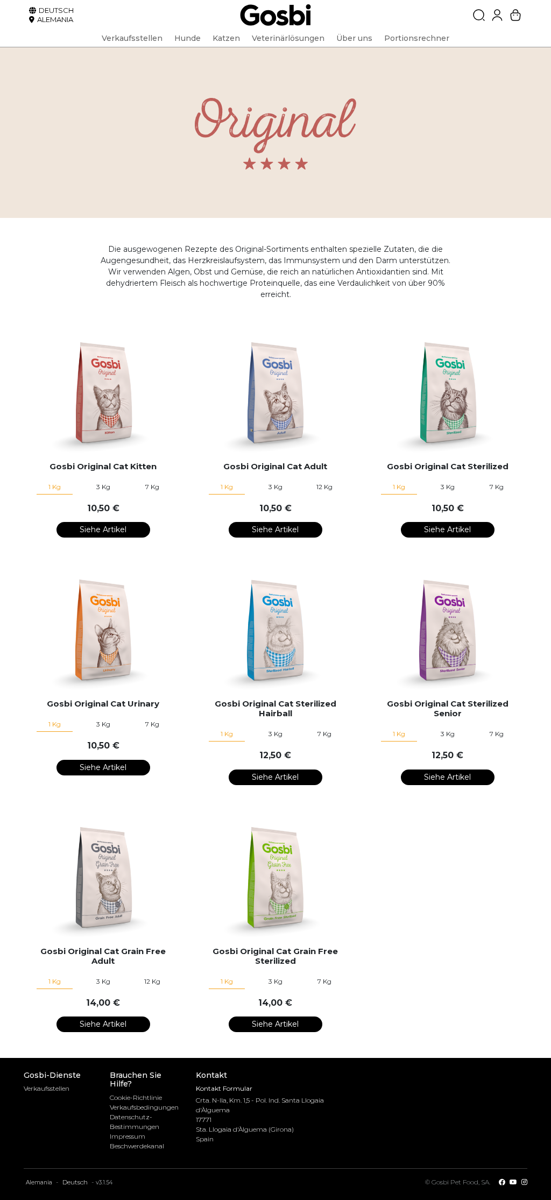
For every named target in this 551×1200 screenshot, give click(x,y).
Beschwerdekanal (137, 1146)
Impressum (127, 1136)
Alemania (39, 1182)
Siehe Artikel (103, 529)
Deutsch (75, 1182)
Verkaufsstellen (46, 1088)
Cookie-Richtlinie (136, 1097)
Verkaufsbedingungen (144, 1107)
